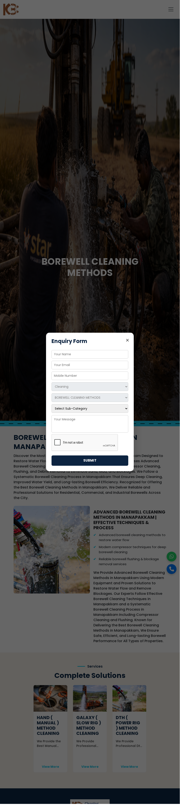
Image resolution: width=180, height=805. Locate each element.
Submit (89, 460)
